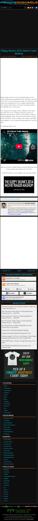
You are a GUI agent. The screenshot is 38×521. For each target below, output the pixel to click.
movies (17, 199)
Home (19, 271)
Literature (6, 392)
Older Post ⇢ (32, 271)
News (5, 489)
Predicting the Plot (9, 457)
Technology (7, 403)
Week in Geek (7, 461)
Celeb (5, 386)
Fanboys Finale (8, 442)
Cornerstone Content (9, 476)
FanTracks (6, 420)
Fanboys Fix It (7, 446)
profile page (24, 212)
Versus (6, 500)
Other (5, 399)
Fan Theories (7, 444)
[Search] (25, 7)
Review (6, 496)
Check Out (6, 472)
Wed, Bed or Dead (9, 464)
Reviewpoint (7, 429)
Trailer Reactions (8, 431)
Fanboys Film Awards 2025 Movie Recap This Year (16, 333)
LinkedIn (18, 214)
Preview (6, 494)
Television (6, 406)
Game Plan (7, 450)
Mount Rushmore (8, 453)
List (5, 487)
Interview (6, 483)
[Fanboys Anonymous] (19, 3)
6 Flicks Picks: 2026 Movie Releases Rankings (15, 330)
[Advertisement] (19, 28)
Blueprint (6, 469)
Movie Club (7, 427)
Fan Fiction (7, 481)
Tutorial (6, 498)
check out (6, 199)
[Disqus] (19, 243)
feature (12, 199)
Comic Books (7, 390)
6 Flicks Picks (7, 439)
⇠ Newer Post (6, 271)
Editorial (6, 478)
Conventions (7, 388)
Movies (6, 395)
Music (5, 397)
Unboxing (6, 434)
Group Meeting (8, 423)
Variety (6, 410)
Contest (6, 474)
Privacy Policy (30, 519)
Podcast (6, 492)
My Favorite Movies (9, 455)
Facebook (11, 214)
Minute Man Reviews (9, 425)
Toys (5, 408)
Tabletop (6, 401)
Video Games (7, 412)
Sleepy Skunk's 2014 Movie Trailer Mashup (19, 52)
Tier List (6, 459)
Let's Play (6, 485)
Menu (5, 7)
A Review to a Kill (8, 418)
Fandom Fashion (8, 448)
